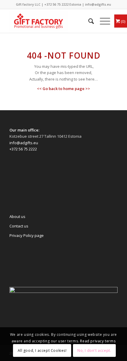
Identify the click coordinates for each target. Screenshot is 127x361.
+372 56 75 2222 (56, 4)
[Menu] (102, 21)
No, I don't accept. (94, 350)
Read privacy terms (97, 341)
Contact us (18, 226)
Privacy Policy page (26, 235)
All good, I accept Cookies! (42, 350)
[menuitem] (88, 21)
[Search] (88, 21)
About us (17, 216)
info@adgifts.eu (98, 4)
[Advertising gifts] (52, 21)
